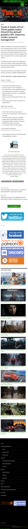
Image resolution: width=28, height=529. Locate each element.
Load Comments (14, 206)
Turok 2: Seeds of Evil (18, 181)
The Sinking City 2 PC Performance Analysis (11, 302)
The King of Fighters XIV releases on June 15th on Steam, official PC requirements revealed (13, 189)
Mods (2, 483)
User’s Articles (5, 472)
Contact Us (8, 525)
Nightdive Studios (6, 181)
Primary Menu (26, 4)
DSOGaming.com (24, 526)
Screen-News (5, 452)
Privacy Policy (13, 525)
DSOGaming (3, 522)
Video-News (5, 455)
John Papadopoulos (12, 42)
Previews (4, 478)
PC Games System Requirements (8, 489)
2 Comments (21, 42)
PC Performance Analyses (8, 460)
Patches (3, 481)
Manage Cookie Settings (5, 528)
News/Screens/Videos (6, 446)
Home (2, 443)
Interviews (3, 495)
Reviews (4, 475)
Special (2, 469)
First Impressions (6, 463)
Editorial (3, 492)
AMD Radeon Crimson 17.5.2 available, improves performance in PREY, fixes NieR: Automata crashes (14, 197)
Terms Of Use (3, 525)
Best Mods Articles (5, 486)
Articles (3, 458)
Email (16, 176)
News (2, 24)
